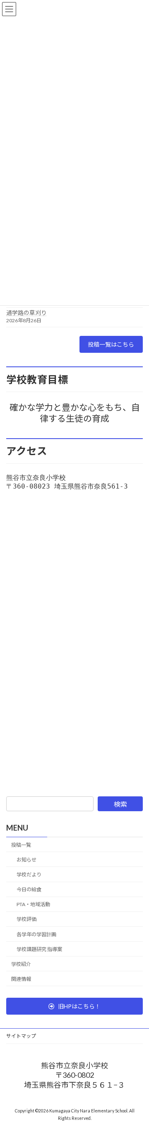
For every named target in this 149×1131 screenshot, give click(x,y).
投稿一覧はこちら (111, 344)
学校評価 (26, 919)
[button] (74, 1006)
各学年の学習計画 (36, 934)
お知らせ (26, 860)
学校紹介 (21, 964)
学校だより (29, 874)
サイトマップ (21, 1036)
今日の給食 (29, 889)
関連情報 (21, 979)
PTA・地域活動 (33, 904)
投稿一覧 (21, 845)
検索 (120, 804)
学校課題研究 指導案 (39, 949)
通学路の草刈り (26, 312)
